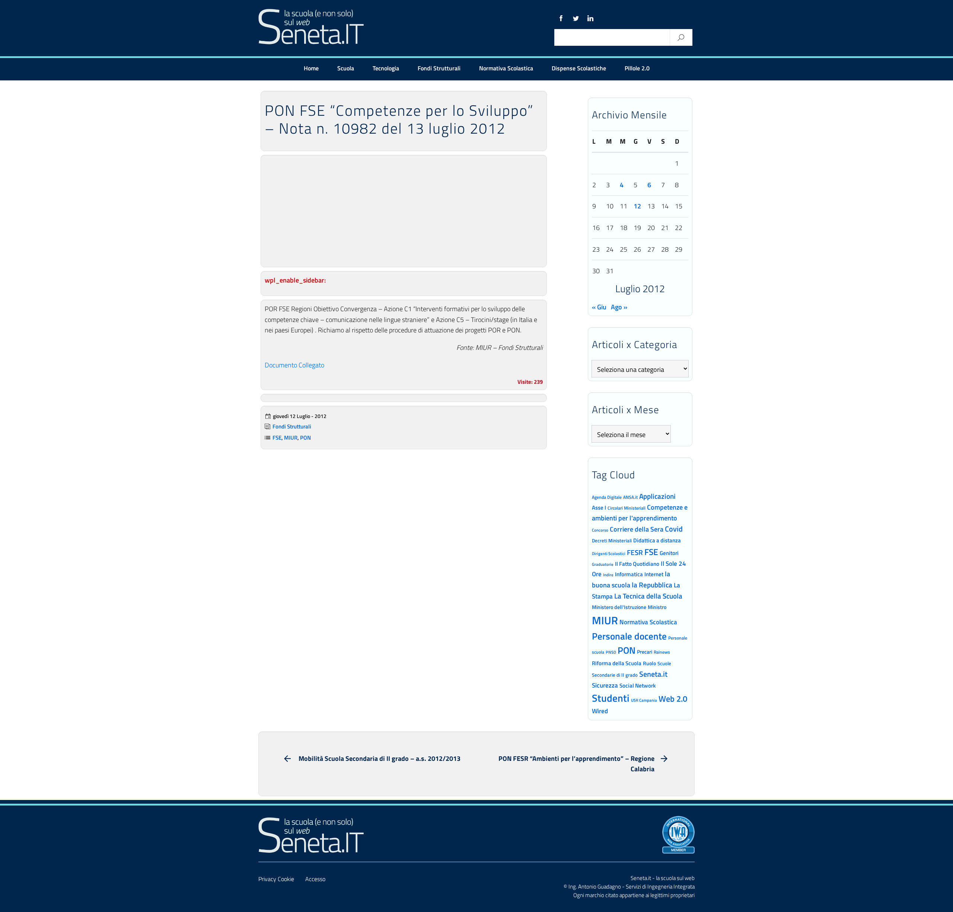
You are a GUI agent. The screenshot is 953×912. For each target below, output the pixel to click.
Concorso (600, 530)
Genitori (669, 553)
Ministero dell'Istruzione (619, 607)
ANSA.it (630, 497)
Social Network (637, 685)
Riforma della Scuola (616, 663)
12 (637, 206)
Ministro (657, 607)
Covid (674, 529)
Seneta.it (653, 674)
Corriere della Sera (636, 529)
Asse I (599, 507)
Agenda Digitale (607, 497)
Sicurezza (605, 685)
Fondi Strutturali (439, 68)
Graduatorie (602, 564)
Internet (653, 574)
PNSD (611, 652)
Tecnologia (386, 68)
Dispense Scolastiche (579, 68)
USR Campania (644, 700)
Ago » (619, 307)
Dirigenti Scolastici (608, 554)
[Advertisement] (404, 211)
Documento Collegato (294, 365)
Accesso (315, 878)
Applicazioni (657, 496)
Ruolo (649, 663)
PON (305, 437)
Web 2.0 (673, 698)
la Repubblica (652, 584)
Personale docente (629, 636)
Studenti (611, 698)
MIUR (290, 437)
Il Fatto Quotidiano (637, 563)
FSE (276, 437)
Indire (608, 574)
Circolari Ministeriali (627, 507)
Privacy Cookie (276, 878)
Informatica (629, 574)
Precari (644, 652)
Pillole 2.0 (637, 68)
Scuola (345, 68)
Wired (600, 711)
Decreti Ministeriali (612, 540)
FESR (635, 552)
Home (311, 68)
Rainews (662, 652)
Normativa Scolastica (506, 68)
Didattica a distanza (657, 540)
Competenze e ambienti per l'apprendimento (640, 512)
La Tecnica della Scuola (648, 595)
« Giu (599, 307)
